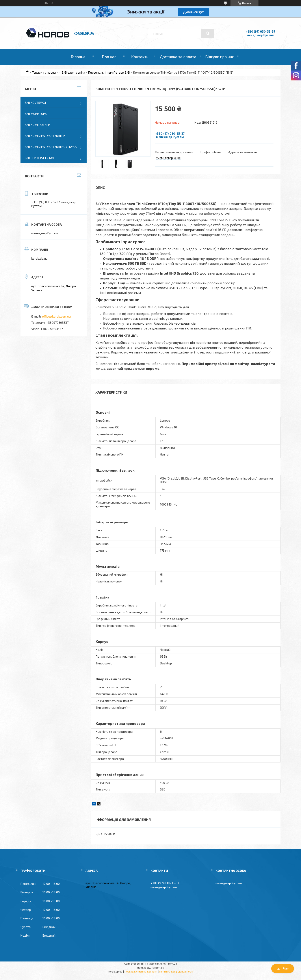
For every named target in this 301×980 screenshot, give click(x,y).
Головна (78, 56)
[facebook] (94, 804)
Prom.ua (172, 963)
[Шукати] (207, 33)
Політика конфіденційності (176, 971)
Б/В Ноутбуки (35, 102)
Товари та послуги (45, 72)
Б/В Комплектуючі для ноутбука (51, 147)
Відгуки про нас (219, 56)
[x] (98, 804)
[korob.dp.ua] (48, 37)
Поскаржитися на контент (140, 971)
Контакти (140, 56)
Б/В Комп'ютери (37, 124)
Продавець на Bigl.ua (150, 967)
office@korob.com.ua (56, 316)
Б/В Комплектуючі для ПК (45, 136)
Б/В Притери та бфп (40, 158)
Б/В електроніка (73, 72)
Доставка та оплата (178, 56)
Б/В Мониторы (36, 113)
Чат (286, 968)
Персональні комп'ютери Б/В (109, 72)
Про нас (109, 56)
